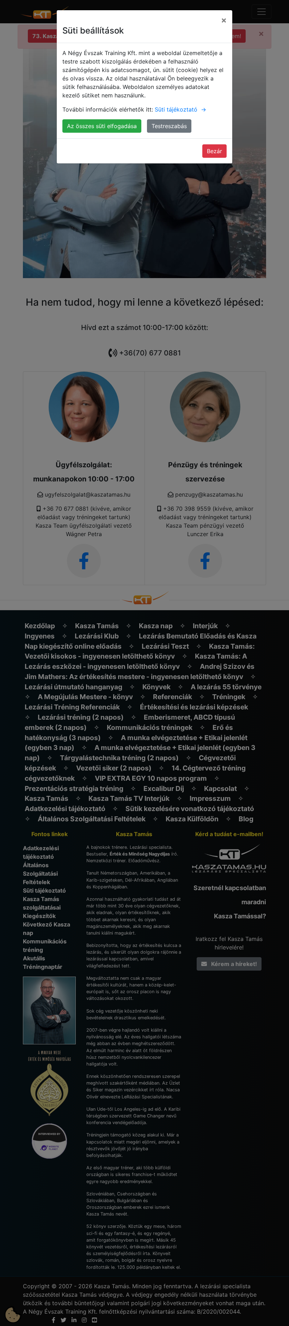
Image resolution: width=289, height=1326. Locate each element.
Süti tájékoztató (180, 109)
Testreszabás (169, 126)
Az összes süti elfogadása (102, 126)
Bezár (214, 151)
